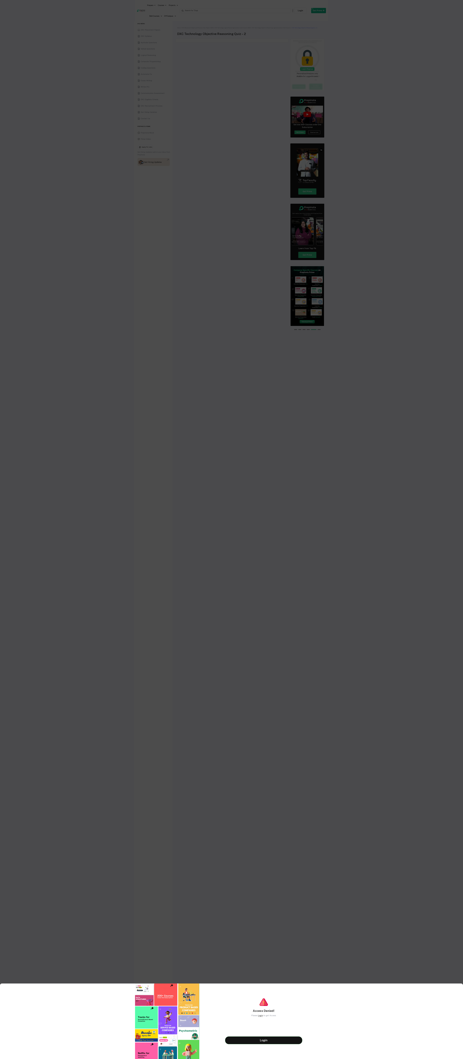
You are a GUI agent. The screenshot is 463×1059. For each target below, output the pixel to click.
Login (260, 1015)
